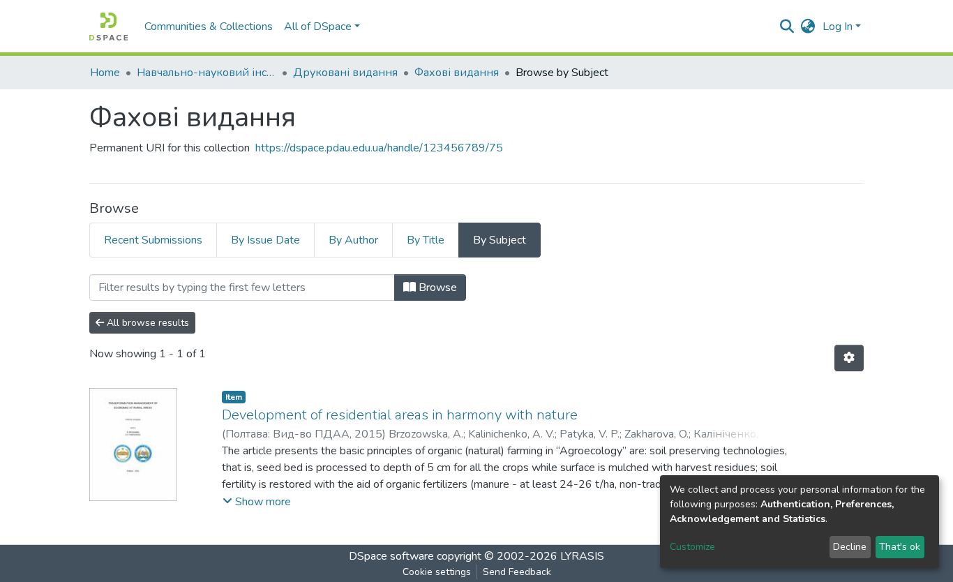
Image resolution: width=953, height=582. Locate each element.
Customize (692, 546)
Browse (436, 287)
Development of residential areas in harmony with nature (400, 414)
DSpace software (391, 556)
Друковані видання (345, 72)
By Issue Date (265, 240)
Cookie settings (437, 572)
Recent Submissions (153, 240)
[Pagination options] (849, 358)
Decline (849, 546)
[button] (808, 26)
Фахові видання (456, 72)
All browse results (146, 322)
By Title (425, 240)
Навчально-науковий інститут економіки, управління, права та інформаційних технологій (206, 72)
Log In (838, 26)
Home (105, 72)
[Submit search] (787, 26)
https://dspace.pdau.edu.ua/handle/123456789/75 (379, 148)
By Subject (499, 240)
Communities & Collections (208, 26)
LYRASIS (582, 556)
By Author (353, 240)
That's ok (899, 546)
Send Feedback (517, 572)
